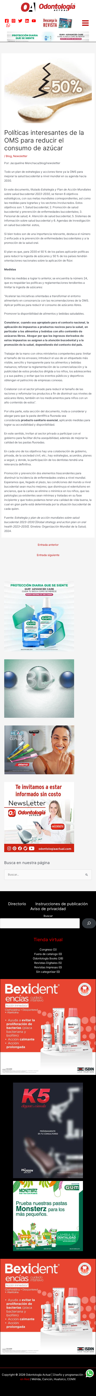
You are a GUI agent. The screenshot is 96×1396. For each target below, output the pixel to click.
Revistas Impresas (46, 967)
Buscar (48, 916)
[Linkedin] (27, 21)
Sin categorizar (46, 971)
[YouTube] (34, 21)
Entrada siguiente (48, 555)
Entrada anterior (48, 544)
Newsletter (20, 156)
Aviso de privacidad (48, 908)
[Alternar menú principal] (85, 23)
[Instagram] (13, 21)
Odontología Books (45, 958)
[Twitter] (20, 21)
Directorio (17, 903)
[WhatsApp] (8, 25)
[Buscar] (89, 923)
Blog (9, 156)
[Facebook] (7, 21)
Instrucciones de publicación (61, 903)
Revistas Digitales (46, 963)
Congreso (46, 949)
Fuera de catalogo (46, 954)
